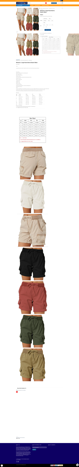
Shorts (42, 9)
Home (41, 8)
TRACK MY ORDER (45, 5)
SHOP (32, 5)
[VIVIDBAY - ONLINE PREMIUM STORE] (22, 3)
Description (18, 60)
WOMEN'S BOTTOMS (51, 8)
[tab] (18, 60)
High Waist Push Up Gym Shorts (20, 437)
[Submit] (46, 3)
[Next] (19, 31)
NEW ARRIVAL (37, 5)
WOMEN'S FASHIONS (45, 8)
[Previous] (16, 56)
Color (41, 20)
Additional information (24, 60)
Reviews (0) (30, 60)
